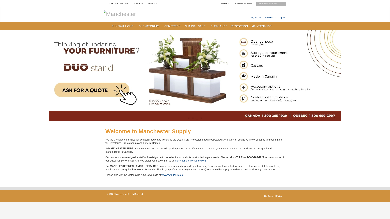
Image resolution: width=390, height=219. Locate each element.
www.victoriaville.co (172, 175)
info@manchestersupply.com (190, 160)
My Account (256, 17)
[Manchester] (120, 14)
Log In (282, 17)
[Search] (284, 4)
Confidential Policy (273, 196)
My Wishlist (270, 17)
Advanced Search (243, 3)
